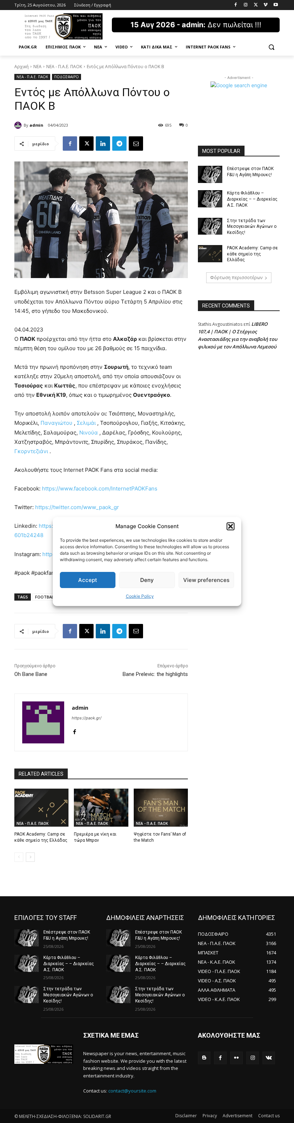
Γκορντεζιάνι (31, 451)
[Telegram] (119, 143)
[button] (230, 526)
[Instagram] (246, 5)
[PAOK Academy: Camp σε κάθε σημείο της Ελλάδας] (41, 808)
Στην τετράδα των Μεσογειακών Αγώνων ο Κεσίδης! (251, 226)
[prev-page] (18, 857)
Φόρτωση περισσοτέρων (236, 277)
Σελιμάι (86, 422)
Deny (147, 580)
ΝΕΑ (37, 67)
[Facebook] (236, 5)
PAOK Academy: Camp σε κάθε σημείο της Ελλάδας (252, 254)
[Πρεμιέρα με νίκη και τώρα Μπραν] (101, 808)
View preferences (206, 580)
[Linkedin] (103, 143)
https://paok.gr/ (86, 717)
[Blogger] (204, 1058)
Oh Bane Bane (30, 674)
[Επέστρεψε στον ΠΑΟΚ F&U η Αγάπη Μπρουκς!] (210, 174)
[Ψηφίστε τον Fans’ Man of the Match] (161, 808)
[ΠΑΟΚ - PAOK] (63, 26)
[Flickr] (236, 1058)
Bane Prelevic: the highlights (155, 674)
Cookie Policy (140, 596)
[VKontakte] (268, 1058)
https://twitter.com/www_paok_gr (77, 507)
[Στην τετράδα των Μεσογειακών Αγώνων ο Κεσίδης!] (210, 226)
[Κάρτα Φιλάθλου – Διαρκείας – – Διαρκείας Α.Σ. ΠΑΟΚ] (210, 198)
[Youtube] (275, 5)
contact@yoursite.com (132, 1090)
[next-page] (30, 857)
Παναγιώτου (56, 422)
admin (36, 125)
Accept (87, 580)
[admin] (19, 125)
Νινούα (88, 432)
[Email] (136, 143)
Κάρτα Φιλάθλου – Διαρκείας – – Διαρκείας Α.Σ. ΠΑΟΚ (252, 199)
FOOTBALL (45, 597)
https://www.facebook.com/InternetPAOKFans (99, 488)
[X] (256, 5)
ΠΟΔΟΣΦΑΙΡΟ (66, 76)
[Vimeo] (265, 5)
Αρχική (21, 67)
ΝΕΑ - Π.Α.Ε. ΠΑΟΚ (64, 67)
